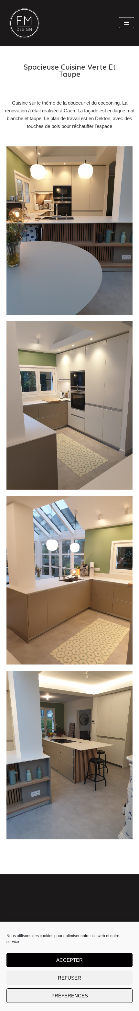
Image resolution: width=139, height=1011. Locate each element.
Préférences (69, 995)
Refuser (69, 978)
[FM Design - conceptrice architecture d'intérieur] (24, 23)
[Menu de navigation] (126, 22)
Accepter (69, 960)
